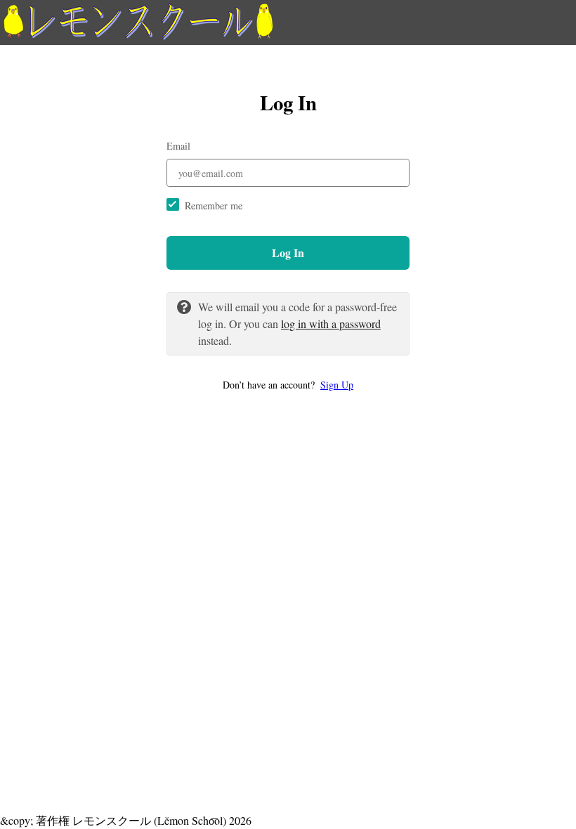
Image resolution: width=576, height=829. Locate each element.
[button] (288, 384)
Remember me (213, 205)
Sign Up (336, 384)
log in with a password (331, 323)
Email (178, 145)
